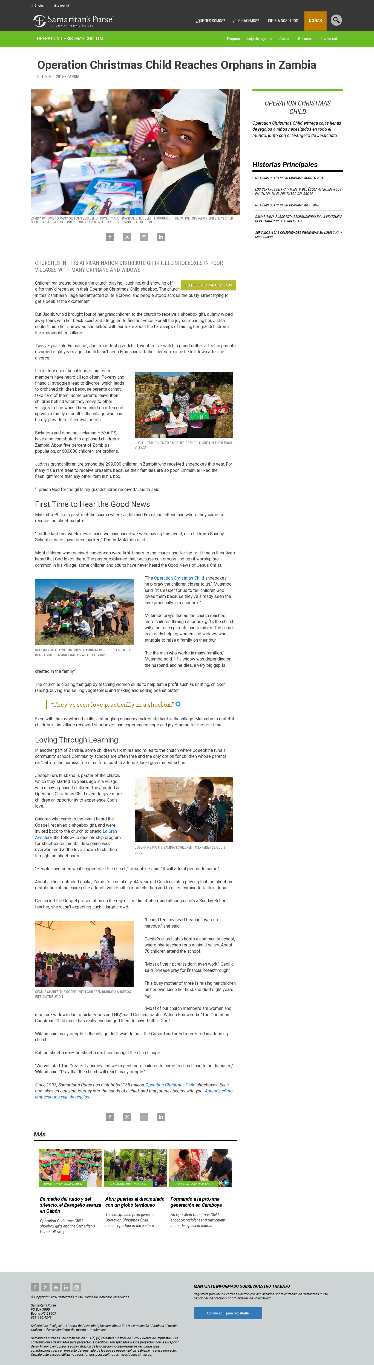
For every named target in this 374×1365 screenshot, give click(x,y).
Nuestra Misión (138, 1326)
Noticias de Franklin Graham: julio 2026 (287, 205)
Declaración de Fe (112, 1326)
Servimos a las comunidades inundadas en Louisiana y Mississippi (298, 234)
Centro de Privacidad (82, 1326)
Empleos (157, 1326)
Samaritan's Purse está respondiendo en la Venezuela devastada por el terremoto (298, 219)
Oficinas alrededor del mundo (65, 1330)
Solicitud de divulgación (48, 1326)
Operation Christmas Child (70, 38)
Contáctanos (97, 1330)
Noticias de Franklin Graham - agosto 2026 (289, 178)
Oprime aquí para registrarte (228, 1313)
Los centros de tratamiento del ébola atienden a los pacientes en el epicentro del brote (298, 191)
